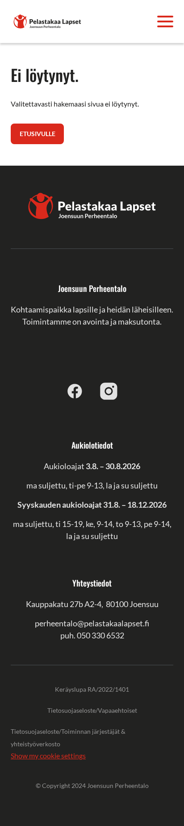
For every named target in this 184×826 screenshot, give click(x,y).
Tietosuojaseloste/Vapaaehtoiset (92, 710)
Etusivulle (37, 133)
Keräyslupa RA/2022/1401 (92, 689)
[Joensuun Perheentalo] (47, 20)
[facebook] (75, 391)
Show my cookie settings (48, 755)
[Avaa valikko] (165, 21)
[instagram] (109, 391)
